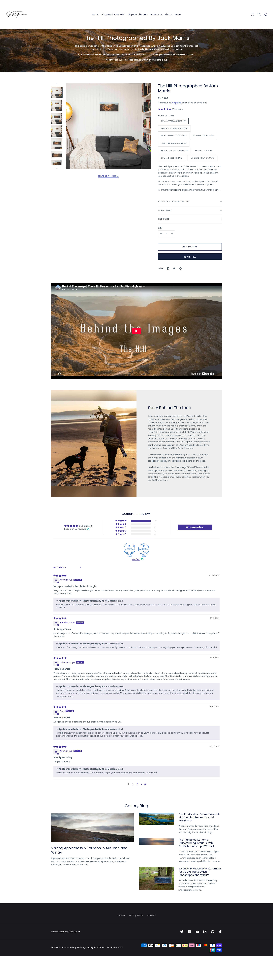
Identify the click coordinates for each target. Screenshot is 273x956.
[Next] (57, 168)
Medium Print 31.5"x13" (203, 158)
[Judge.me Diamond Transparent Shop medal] (143, 549)
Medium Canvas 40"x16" (174, 128)
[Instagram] (205, 932)
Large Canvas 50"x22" (173, 135)
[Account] (252, 14)
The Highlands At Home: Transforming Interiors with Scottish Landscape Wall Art (196, 843)
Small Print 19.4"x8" (172, 158)
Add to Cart (190, 246)
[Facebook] (189, 932)
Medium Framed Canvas (174, 150)
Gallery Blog (136, 806)
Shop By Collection (137, 14)
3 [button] (137, 784)
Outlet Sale (156, 14)
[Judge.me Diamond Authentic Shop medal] (129, 549)
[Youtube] (197, 932)
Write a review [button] (194, 527)
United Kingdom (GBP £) (64, 931)
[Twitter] (182, 932)
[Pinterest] (212, 932)
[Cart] (265, 14)
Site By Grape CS (115, 947)
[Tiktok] (220, 932)
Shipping (176, 102)
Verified (136, 559)
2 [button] (133, 784)
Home (95, 14)
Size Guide (163, 219)
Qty (160, 228)
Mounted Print (203, 150)
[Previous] (57, 84)
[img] (59, 575)
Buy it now (190, 257)
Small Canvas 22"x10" (173, 121)
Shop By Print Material (113, 14)
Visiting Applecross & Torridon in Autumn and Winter (89, 850)
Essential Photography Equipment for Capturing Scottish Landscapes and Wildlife (199, 872)
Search (121, 915)
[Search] (259, 14)
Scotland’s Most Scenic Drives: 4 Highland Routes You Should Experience (198, 817)
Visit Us (168, 14)
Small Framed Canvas (173, 143)
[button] (165, 109)
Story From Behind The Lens (174, 201)
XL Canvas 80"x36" (203, 135)
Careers (151, 915)
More (178, 14)
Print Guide (164, 210)
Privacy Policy (136, 915)
